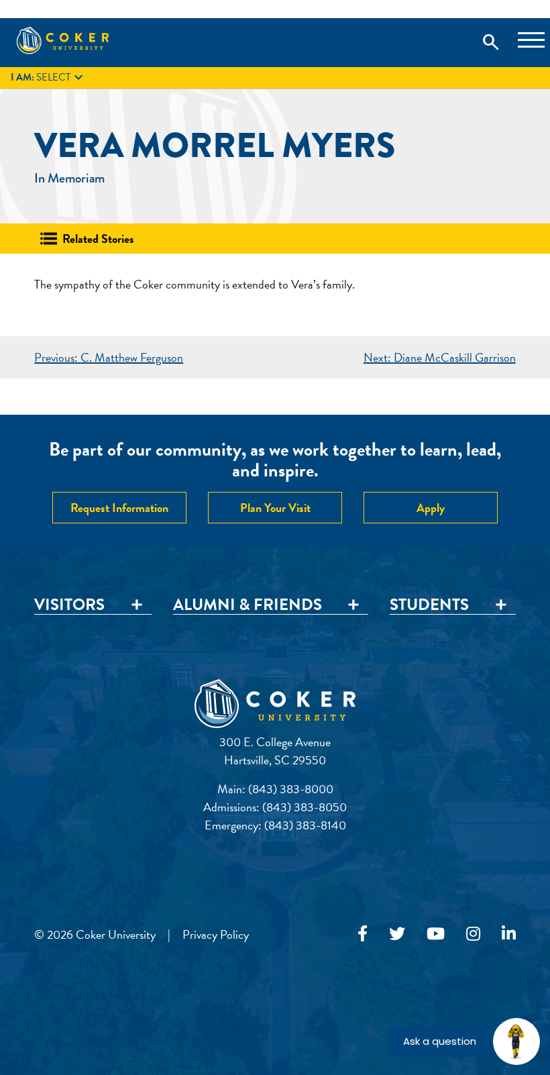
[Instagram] (473, 934)
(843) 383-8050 (304, 807)
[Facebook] (363, 934)
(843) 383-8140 (305, 825)
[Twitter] (397, 934)
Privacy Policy (215, 934)
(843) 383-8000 (290, 789)
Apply (431, 508)
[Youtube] (436, 934)
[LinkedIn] (509, 934)
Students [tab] (429, 605)
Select (49, 78)
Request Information (119, 508)
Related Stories (98, 238)
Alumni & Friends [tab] (247, 605)
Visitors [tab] (69, 605)
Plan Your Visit (275, 508)
